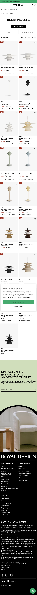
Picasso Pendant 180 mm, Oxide (26, 245)
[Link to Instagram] (11, 575)
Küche (20, 478)
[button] (32, 5)
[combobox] (27, 32)
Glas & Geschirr (23, 475)
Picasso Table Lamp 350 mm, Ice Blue (25, 174)
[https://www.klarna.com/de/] (13, 581)
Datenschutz (5, 479)
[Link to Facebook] (6, 575)
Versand (3, 471)
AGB (2, 477)
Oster (2, 501)
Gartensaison (5, 505)
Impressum (4, 481)
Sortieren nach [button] (26, 32)
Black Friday (4, 510)
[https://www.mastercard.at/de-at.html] (8, 581)
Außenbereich (22, 480)
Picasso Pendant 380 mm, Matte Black (8, 280)
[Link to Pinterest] (2, 575)
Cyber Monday (5, 512)
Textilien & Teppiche (24, 473)
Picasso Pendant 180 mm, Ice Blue (7, 316)
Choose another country (8, 535)
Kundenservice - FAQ (7, 468)
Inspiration (4, 486)
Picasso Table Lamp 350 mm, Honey (25, 210)
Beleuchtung (22, 468)
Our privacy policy (12, 297)
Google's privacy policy (24, 297)
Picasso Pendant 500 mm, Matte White (26, 68)
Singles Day (4, 508)
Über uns (3, 466)
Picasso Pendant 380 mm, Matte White (8, 68)
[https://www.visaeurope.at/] (3, 581)
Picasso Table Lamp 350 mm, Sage (7, 174)
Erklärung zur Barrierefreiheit (9, 488)
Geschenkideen (6, 503)
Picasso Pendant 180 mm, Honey (26, 139)
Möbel (20, 466)
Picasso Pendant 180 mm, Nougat (26, 280)
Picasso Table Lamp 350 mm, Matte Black (25, 103)
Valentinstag (5, 498)
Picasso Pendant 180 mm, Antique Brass (7, 245)
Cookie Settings (18, 306)
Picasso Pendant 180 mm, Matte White (7, 139)
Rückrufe (4, 490)
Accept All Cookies (18, 302)
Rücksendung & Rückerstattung (6, 474)
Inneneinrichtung (23, 471)
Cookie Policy (5, 483)
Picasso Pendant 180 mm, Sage (26, 316)
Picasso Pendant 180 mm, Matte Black (7, 351)
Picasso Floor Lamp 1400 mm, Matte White (7, 103)
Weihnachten (5, 514)
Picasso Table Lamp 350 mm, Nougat (7, 210)
